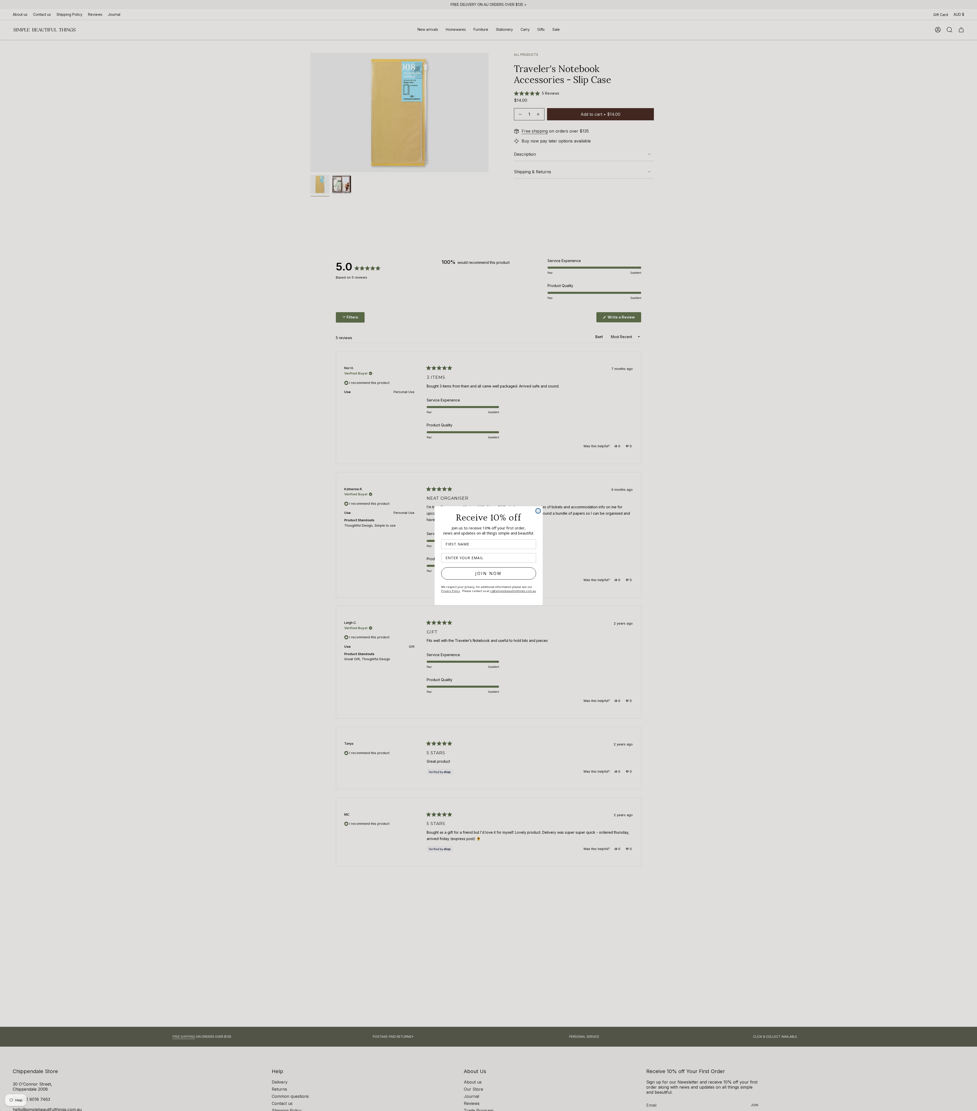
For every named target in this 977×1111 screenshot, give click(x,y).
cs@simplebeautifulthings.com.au (513, 591)
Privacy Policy (450, 591)
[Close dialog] (538, 510)
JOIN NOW (488, 573)
